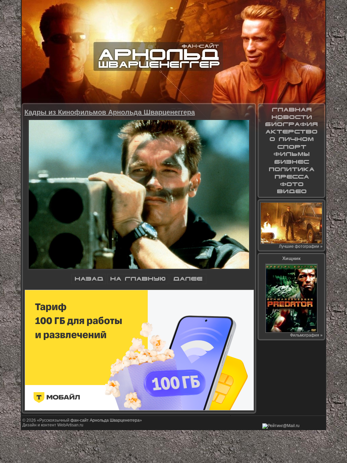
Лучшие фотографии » (301, 246)
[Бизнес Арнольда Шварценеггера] (291, 161)
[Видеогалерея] (291, 191)
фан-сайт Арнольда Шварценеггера (105, 420)
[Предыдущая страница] (89, 282)
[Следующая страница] (188, 282)
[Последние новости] (291, 117)
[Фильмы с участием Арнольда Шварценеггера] (291, 154)
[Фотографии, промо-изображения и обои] (291, 184)
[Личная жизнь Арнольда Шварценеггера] (291, 139)
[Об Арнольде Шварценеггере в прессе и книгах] (291, 176)
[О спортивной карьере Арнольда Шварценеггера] (291, 146)
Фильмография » (306, 335)
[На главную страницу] (291, 109)
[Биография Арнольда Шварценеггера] (291, 124)
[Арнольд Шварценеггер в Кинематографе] (291, 132)
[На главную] (137, 282)
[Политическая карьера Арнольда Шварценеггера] (291, 169)
